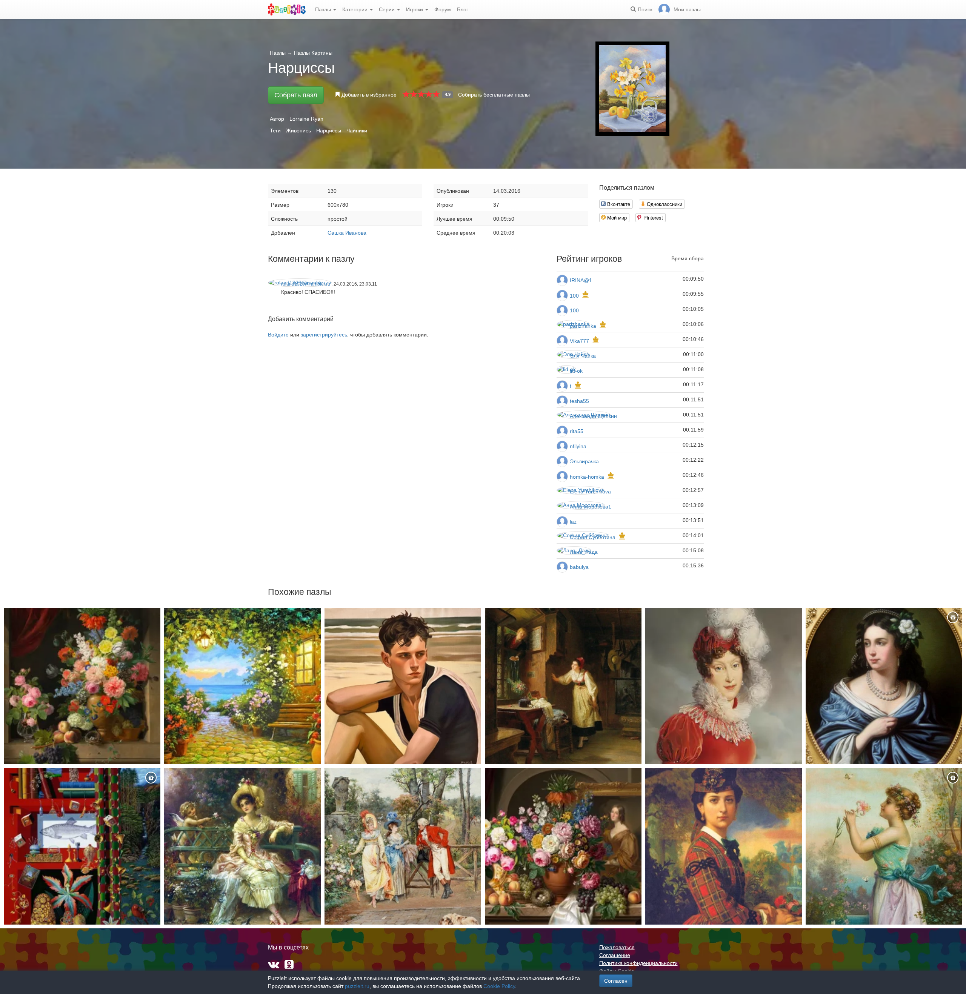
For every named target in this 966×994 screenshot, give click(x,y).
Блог (462, 9)
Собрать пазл (295, 95)
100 (574, 296)
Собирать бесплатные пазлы (494, 95)
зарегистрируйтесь (324, 335)
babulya (579, 567)
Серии (387, 9)
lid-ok (576, 371)
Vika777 (579, 341)
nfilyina (578, 446)
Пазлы (323, 9)
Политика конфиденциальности (638, 963)
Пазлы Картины (313, 53)
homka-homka (587, 477)
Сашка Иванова (347, 233)
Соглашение (614, 955)
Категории (355, 9)
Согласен (616, 981)
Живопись (298, 131)
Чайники (356, 131)
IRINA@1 (581, 280)
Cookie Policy (499, 986)
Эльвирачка (584, 461)
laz (573, 522)
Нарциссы (328, 131)
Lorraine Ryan (306, 119)
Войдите (278, 335)
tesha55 (579, 401)
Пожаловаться (617, 947)
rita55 (576, 431)
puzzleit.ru (357, 986)
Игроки (415, 9)
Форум (442, 9)
